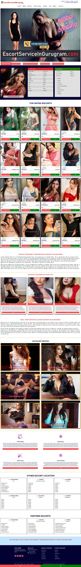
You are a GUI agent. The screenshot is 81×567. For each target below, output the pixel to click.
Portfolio (21, 564)
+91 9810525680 (67, 2)
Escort (78, 169)
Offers (55, 6)
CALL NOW (32, 69)
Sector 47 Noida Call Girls (59, 532)
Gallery (45, 6)
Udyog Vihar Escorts (5, 526)
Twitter (67, 1)
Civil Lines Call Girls (31, 524)
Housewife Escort (76, 205)
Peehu (2, 205)
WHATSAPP (59, 69)
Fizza (43, 169)
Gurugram (3, 484)
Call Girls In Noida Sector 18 (60, 529)
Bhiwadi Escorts (4, 490)
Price (25, 564)
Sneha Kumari (44, 240)
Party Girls (43, 555)
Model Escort (36, 169)
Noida (56, 555)
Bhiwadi (29, 487)
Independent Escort (15, 169)
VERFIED (3, 131)
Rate (50, 6)
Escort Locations (37, 6)
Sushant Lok (30, 484)
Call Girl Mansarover (31, 527)
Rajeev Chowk (57, 558)
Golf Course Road (4, 488)
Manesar (56, 550)
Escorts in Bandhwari (5, 487)
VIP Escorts (44, 558)
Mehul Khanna (3, 169)
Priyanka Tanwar (45, 205)
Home (20, 6)
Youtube (76, 1)
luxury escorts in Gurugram (43, 332)
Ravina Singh (3, 240)
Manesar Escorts (4, 483)
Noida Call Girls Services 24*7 (60, 523)
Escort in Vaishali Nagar (32, 530)
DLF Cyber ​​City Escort (5, 491)
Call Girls (43, 553)
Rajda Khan (64, 205)
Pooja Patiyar (23, 205)
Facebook (63, 1)
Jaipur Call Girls (31, 523)
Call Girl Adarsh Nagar (32, 529)
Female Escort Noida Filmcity (60, 527)
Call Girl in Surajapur (58, 526)
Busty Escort (57, 205)
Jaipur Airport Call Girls (32, 532)
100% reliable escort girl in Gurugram (23, 257)
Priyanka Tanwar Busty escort (16, 323)
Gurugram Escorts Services (51, 564)
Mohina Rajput (24, 169)
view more (31, 369)
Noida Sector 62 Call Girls (59, 530)
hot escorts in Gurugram (19, 264)
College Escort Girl (15, 205)
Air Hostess (57, 169)
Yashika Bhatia (64, 240)
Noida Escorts (30, 483)
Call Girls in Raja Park (32, 526)
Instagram (71, 1)
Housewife (37, 205)
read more (13, 312)
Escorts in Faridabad (5, 527)
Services (30, 6)
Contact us (61, 6)
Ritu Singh (64, 169)
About (25, 6)
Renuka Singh (23, 240)
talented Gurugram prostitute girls (39, 258)
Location (28, 564)
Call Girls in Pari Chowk (59, 524)
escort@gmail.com (75, 2)
